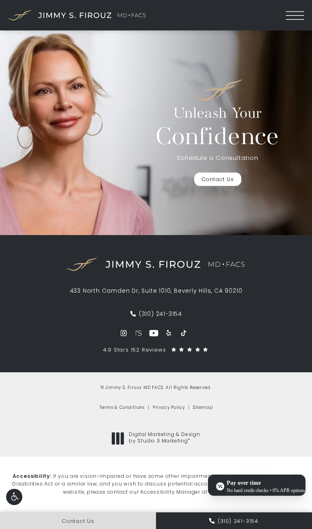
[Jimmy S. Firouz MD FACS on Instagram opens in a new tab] (123, 333)
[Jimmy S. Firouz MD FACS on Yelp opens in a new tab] (168, 333)
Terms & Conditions (122, 408)
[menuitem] (123, 333)
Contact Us (218, 179)
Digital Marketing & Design (164, 438)
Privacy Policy (169, 408)
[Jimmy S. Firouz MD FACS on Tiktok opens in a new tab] (183, 333)
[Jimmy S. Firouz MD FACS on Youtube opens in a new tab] (153, 333)
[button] (14, 497)
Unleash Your (218, 129)
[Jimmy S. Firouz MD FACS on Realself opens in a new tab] (138, 333)
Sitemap (203, 408)
